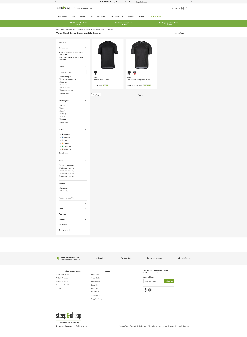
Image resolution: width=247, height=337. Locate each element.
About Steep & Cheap (73, 271)
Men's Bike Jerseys (83, 29)
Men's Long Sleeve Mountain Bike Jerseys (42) (71, 58)
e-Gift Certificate (62, 281)
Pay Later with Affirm (63, 285)
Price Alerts (95, 285)
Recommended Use (66, 198)
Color (61, 129)
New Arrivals (62, 16)
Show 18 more (64, 93)
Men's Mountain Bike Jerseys (103, 29)
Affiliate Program (62, 278)
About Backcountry (62, 274)
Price (61, 208)
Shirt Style (63, 224)
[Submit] (74, 8)
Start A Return (96, 292)
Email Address (148, 277)
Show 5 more (63, 153)
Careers (59, 288)
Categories (63, 48)
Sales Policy (95, 295)
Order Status (95, 278)
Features (62, 214)
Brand (61, 66)
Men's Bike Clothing (68, 29)
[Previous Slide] (55, 1)
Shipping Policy (96, 299)
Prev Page (96, 95)
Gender (62, 183)
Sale (61, 160)
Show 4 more (63, 122)
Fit (60, 203)
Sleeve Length (64, 230)
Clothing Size (64, 100)
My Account (176, 8)
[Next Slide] (191, 1)
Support (108, 271)
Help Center (95, 274)
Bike (57, 29)
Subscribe (169, 281)
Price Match (95, 281)
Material (62, 219)
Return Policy (95, 288)
